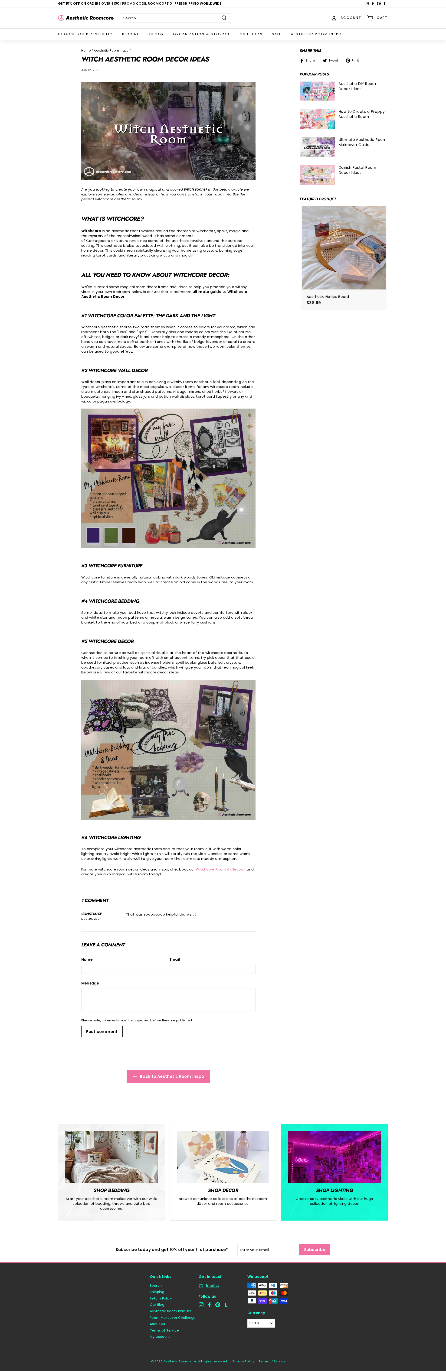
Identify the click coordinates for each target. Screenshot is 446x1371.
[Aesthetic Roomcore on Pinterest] (217, 1304)
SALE (277, 34)
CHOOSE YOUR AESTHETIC (85, 34)
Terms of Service (164, 1330)
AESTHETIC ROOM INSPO (316, 34)
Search (156, 1285)
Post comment (102, 1031)
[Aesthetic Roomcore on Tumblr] (226, 1304)
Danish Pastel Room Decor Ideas (357, 170)
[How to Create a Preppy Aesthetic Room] (317, 119)
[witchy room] (168, 178)
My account (160, 1336)
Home (86, 50)
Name (87, 959)
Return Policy (161, 1298)
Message (90, 983)
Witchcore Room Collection (221, 869)
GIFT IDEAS (251, 34)
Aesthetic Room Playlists (170, 1311)
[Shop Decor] (223, 1157)
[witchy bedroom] (168, 546)
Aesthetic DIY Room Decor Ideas (357, 86)
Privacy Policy (243, 1361)
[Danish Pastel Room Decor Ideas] (317, 175)
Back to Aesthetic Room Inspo (171, 1076)
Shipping (157, 1292)
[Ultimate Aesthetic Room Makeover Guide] (317, 147)
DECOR (156, 34)
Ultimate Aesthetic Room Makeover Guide (362, 142)
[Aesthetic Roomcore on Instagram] (201, 1304)
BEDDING (131, 34)
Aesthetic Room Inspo (111, 50)
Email (175, 959)
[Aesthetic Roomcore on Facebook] (209, 1304)
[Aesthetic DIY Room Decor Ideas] (317, 91)
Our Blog (157, 1304)
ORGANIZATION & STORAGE (201, 34)
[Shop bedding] (111, 1157)
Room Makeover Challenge (173, 1317)
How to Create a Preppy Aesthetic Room (361, 114)
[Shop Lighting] (334, 1157)
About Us (157, 1324)
